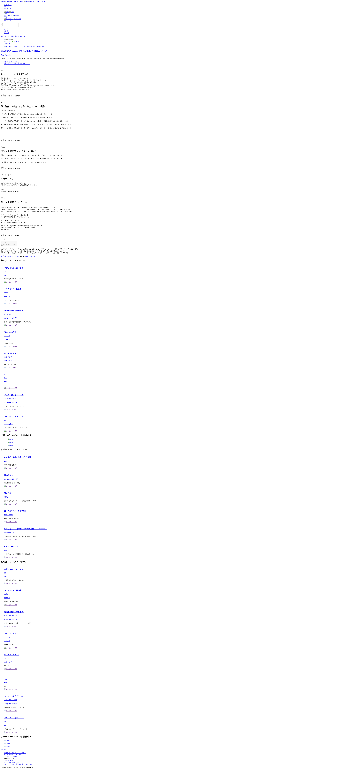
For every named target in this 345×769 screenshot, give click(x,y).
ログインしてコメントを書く (10, 256)
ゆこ (5, 461)
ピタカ (6, 497)
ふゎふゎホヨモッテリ (11, 479)
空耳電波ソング (9, 532)
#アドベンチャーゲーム (11, 62)
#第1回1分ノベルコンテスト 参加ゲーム (17, 64)
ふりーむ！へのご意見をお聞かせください (18, 764)
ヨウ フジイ (8, 357)
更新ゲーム (8, 7)
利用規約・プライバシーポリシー (15, 753)
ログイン (22, 36)
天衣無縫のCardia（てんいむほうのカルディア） (25, 51)
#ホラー (6, 29)
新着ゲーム (8, 5)
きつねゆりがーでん (10, 398)
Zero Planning (6, 55)
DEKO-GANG (8, 515)
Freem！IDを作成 (29, 256)
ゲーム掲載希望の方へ (11, 762)
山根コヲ (7, 293)
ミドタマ (7, 336)
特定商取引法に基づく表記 (13, 755)
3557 (5, 271)
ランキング (8, 8)
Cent (5, 378)
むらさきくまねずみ (10, 314)
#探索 (6, 31)
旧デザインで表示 (10, 758)
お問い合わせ (8, 760)
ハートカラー (8, 420)
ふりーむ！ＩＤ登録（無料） (10, 36)
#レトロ (6, 33)
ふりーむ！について (10, 756)
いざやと (7, 550)
